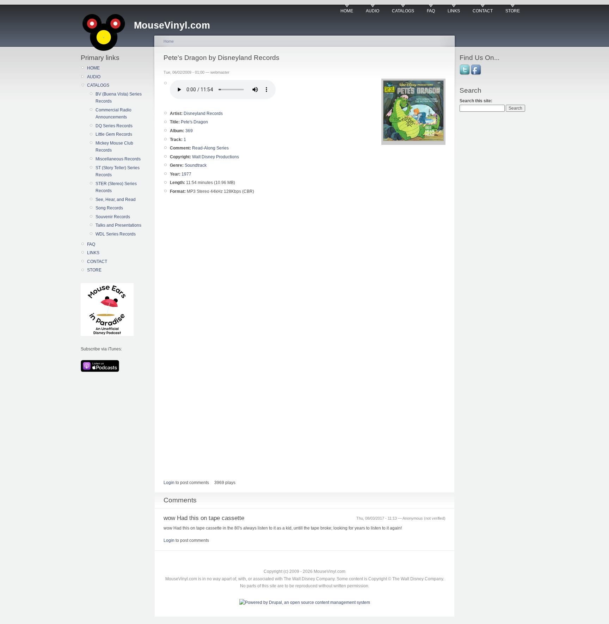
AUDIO (372, 10)
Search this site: (476, 100)
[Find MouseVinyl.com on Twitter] (465, 74)
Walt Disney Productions (215, 156)
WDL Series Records (116, 234)
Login (169, 482)
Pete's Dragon (194, 122)
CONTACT (483, 10)
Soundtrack (196, 165)
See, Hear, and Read (116, 199)
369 (189, 130)
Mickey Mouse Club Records (114, 147)
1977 (186, 174)
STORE (512, 10)
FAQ (431, 10)
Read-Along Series (210, 148)
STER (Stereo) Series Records (116, 187)
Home (169, 41)
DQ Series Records (114, 125)
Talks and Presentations (118, 225)
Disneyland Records (203, 113)
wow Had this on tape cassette (204, 518)
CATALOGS (403, 10)
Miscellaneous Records (118, 159)
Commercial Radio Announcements (113, 114)
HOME (346, 10)
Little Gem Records (114, 134)
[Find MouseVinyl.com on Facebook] (476, 74)
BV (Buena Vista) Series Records (119, 98)
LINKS (454, 10)
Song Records (109, 208)
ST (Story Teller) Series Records (118, 171)
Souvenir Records (113, 216)
